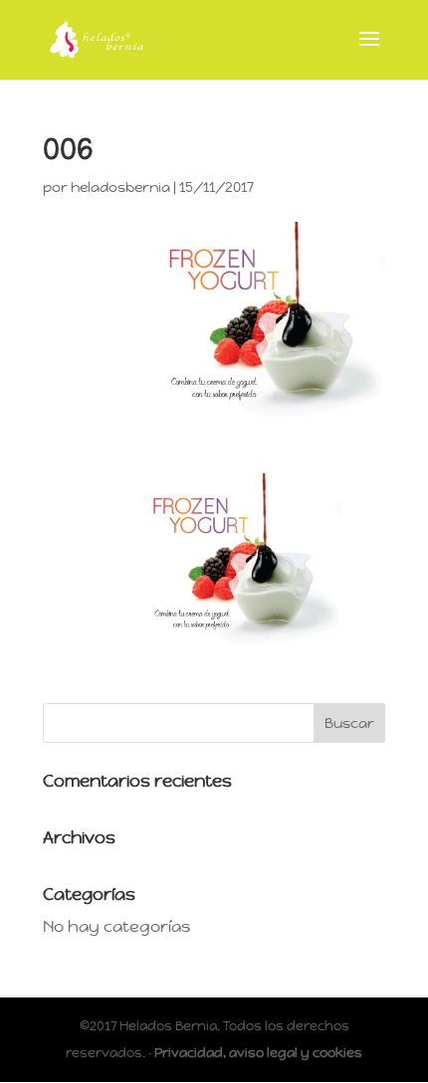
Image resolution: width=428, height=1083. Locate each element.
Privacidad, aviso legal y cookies (258, 1052)
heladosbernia (120, 187)
